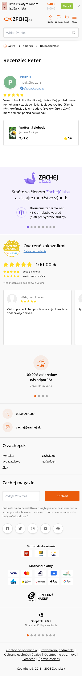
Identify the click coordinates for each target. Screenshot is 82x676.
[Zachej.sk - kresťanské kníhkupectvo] (17, 19)
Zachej (12, 45)
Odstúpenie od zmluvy (60, 655)
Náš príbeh (49, 461)
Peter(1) (26, 77)
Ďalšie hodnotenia (35, 251)
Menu (74, 22)
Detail (67, 6)
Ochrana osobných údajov (22, 655)
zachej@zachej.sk (28, 427)
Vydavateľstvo (11, 461)
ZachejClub (49, 455)
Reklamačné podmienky (57, 650)
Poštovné (28, 659)
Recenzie (28, 45)
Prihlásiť (62, 496)
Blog (5, 467)
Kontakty (8, 455)
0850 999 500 (25, 414)
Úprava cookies (49, 659)
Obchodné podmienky (21, 650)
